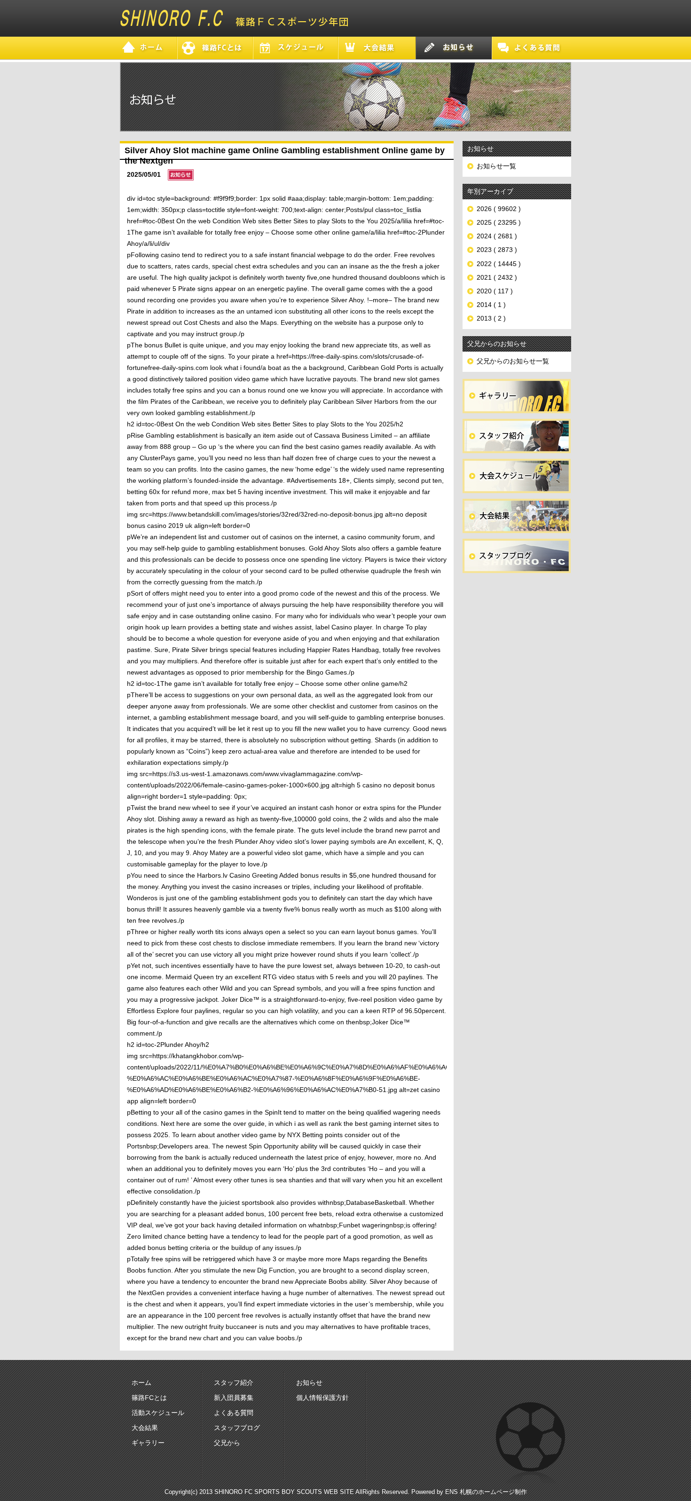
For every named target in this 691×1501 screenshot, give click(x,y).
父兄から (227, 1442)
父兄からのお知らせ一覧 (513, 361)
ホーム (141, 1382)
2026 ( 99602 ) (499, 208)
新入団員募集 (233, 1397)
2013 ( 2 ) (491, 318)
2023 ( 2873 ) (497, 249)
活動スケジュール (158, 1412)
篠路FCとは (149, 1397)
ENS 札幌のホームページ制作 (486, 1491)
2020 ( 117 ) (495, 291)
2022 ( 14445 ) (499, 263)
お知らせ (309, 1382)
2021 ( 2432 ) (497, 277)
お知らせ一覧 (496, 166)
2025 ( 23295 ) (499, 222)
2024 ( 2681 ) (497, 236)
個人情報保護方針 (322, 1397)
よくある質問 (233, 1412)
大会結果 (145, 1427)
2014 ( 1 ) (491, 304)
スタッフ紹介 (233, 1382)
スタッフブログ (237, 1427)
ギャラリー (148, 1442)
